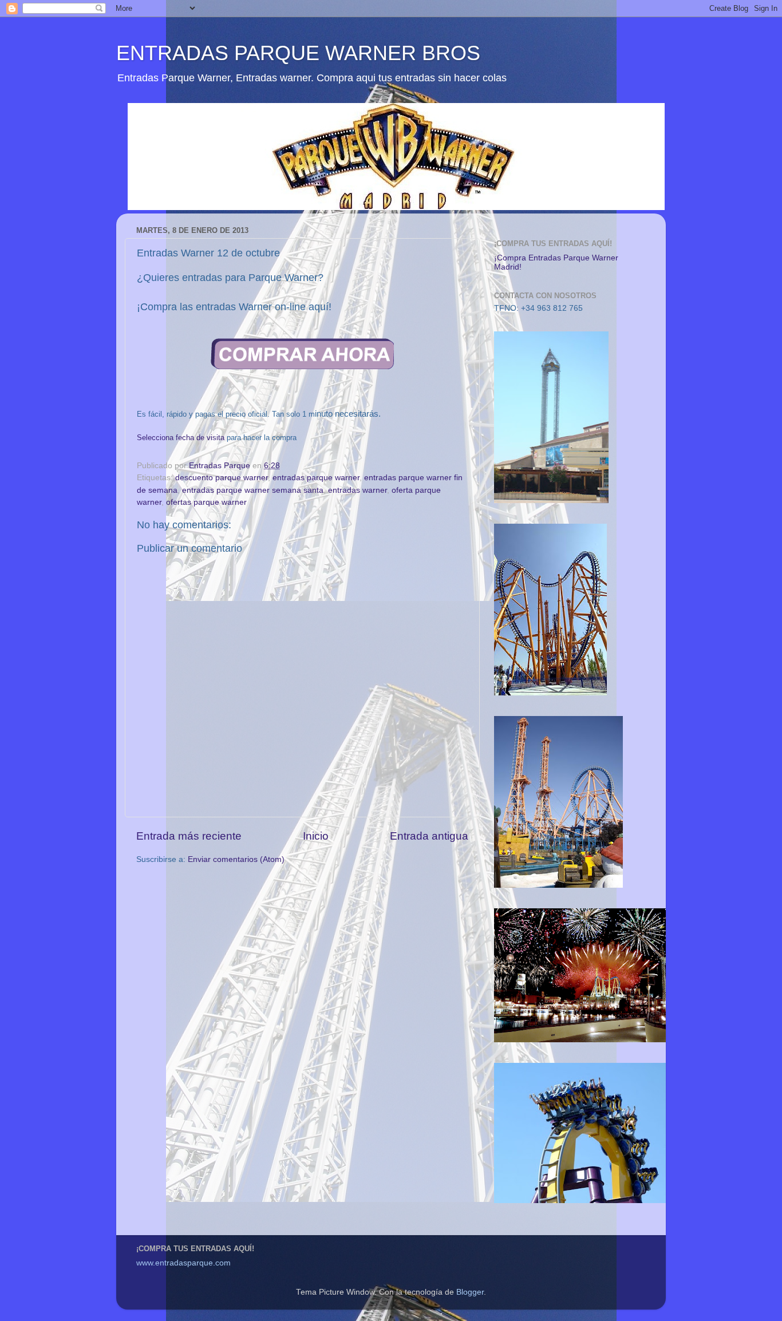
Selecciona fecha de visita (180, 437)
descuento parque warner (221, 477)
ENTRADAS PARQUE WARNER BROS (298, 53)
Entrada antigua (429, 836)
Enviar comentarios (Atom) (236, 859)
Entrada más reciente (189, 836)
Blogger (470, 1292)
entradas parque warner (316, 477)
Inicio (316, 836)
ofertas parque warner (206, 502)
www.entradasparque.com (183, 1263)
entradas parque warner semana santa (252, 490)
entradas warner (357, 490)
